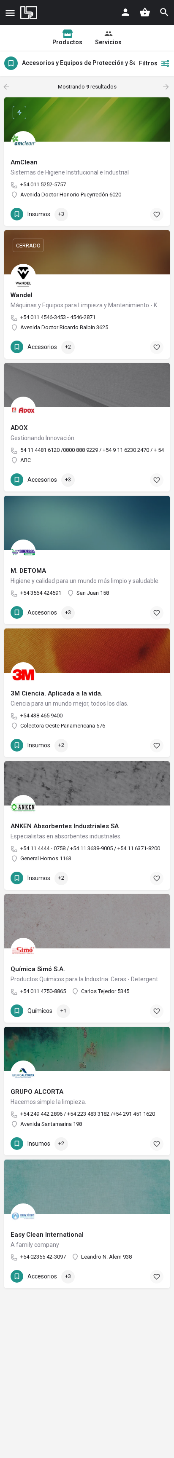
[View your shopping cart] (144, 12)
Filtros (148, 63)
